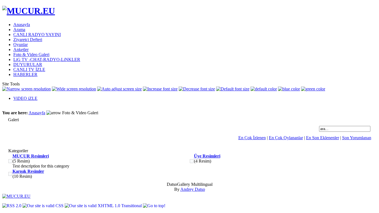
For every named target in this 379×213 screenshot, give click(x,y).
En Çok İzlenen (252, 137)
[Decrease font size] (197, 89)
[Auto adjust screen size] (119, 89)
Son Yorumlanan (356, 137)
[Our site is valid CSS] (43, 205)
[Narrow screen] (26, 89)
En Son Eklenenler (322, 137)
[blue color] (289, 89)
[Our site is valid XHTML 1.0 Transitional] (104, 205)
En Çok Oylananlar (286, 137)
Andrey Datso (192, 189)
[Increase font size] (160, 89)
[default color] (264, 89)
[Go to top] (154, 205)
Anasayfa (37, 112)
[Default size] (232, 89)
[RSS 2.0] (12, 205)
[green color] (313, 89)
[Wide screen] (74, 89)
